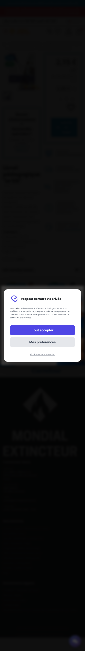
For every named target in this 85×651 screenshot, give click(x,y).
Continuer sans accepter (42, 354)
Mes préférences (42, 342)
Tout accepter (42, 330)
